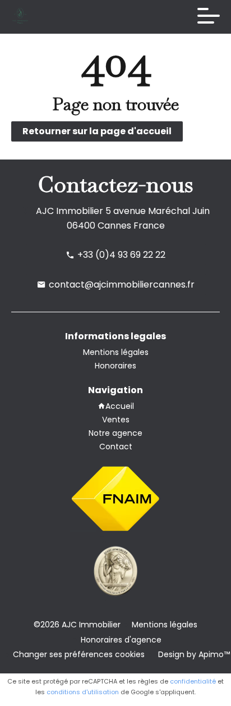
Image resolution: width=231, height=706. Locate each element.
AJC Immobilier (69, 210)
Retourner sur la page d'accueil (97, 131)
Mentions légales (164, 624)
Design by (193, 654)
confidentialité (193, 681)
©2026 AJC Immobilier (77, 624)
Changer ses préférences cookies (79, 654)
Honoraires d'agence (121, 639)
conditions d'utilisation (83, 691)
